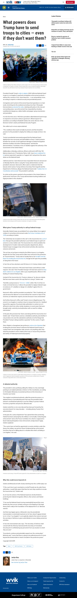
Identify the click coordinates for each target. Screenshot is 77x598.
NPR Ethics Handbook (64, 584)
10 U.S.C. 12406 (24, 283)
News (4, 16)
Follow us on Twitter (32, 577)
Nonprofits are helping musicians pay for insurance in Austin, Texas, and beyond (62, 30)
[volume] (8, 7)
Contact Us (62, 581)
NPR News (28, 546)
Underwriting (62, 577)
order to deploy (23, 93)
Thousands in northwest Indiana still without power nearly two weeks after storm (61, 22)
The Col (53, 51)
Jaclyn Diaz (11, 44)
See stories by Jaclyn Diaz (19, 562)
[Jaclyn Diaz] (6, 561)
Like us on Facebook (32, 584)
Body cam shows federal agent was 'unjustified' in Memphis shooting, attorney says (60, 58)
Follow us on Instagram (32, 581)
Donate (71, 2)
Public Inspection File (48, 581)
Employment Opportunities (49, 577)
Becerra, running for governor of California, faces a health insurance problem (61, 38)
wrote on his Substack (36, 325)
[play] (4, 7)
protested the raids (18, 107)
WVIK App (29, 588)
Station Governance (48, 584)
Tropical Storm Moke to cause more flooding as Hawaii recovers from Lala (61, 45)
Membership (46, 588)
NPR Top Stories (19, 546)
